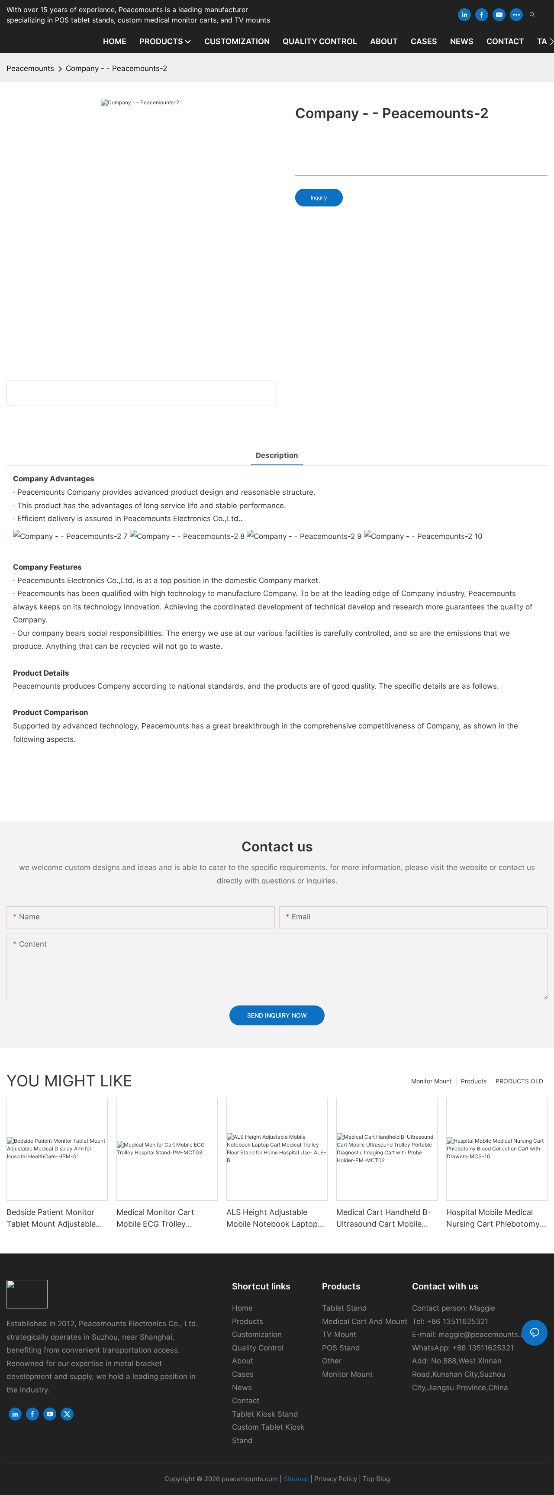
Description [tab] (277, 455)
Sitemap (296, 1479)
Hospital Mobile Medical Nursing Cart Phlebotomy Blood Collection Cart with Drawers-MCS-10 (494, 1219)
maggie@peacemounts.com (486, 1334)
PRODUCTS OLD (519, 1081)
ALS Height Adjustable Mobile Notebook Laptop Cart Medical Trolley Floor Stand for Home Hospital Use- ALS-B (273, 1219)
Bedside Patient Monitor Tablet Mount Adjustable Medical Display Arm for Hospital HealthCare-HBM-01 (55, 1219)
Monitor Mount (431, 1081)
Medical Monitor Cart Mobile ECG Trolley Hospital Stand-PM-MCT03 (166, 1219)
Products (473, 1081)
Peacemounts (30, 68)
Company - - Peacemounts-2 (116, 68)
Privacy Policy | (338, 1479)
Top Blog (376, 1479)
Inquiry (319, 197)
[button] (551, 41)
